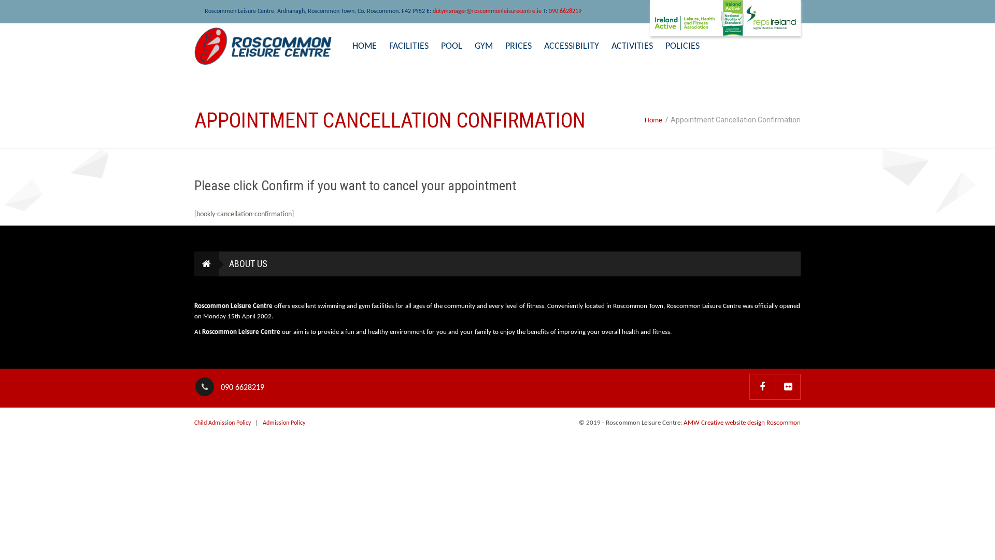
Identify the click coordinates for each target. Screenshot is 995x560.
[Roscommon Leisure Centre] (263, 46)
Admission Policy (284, 423)
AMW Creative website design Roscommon (742, 422)
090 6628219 (565, 11)
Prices (518, 46)
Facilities (409, 46)
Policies (682, 46)
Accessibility (571, 46)
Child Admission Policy (222, 423)
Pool (451, 46)
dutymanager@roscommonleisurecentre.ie (487, 11)
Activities (632, 46)
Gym (484, 46)
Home (364, 46)
